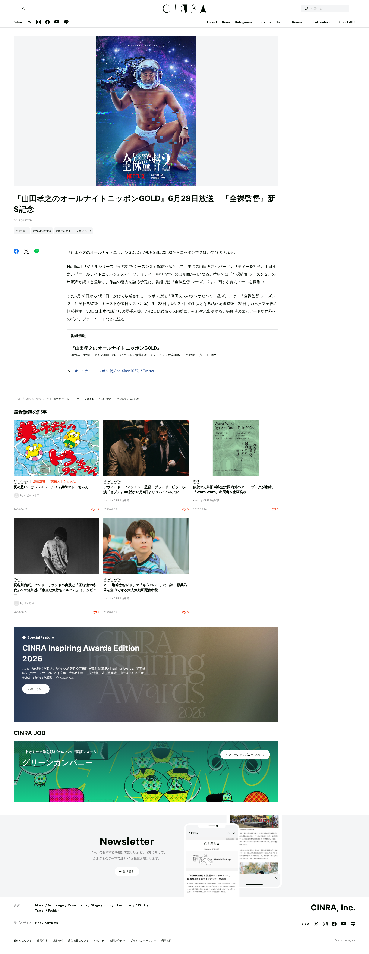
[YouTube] (57, 22)
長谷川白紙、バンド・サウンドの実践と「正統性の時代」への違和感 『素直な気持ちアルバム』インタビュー (55, 590)
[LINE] (66, 22)
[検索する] (306, 8)
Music (39, 905)
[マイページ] (22, 8)
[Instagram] (38, 22)
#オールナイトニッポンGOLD (73, 230)
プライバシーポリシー (143, 940)
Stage (95, 905)
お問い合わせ (117, 940)
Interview (263, 22)
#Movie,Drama (42, 230)
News (226, 22)
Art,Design (56, 905)
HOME (17, 398)
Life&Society (124, 905)
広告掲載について (78, 940)
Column (281, 22)
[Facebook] (47, 22)
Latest (212, 22)
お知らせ (99, 940)
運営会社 (42, 940)
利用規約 (166, 940)
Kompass (52, 922)
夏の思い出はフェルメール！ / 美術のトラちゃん (51, 487)
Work (142, 905)
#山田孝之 (22, 230)
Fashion (54, 910)
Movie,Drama (34, 398)
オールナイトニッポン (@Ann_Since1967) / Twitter (114, 371)
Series (297, 22)
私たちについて (23, 940)
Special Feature (318, 22)
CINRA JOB (347, 22)
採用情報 (58, 940)
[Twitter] (29, 22)
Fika (38, 922)
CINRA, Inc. (333, 907)
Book (107, 905)
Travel (39, 910)
